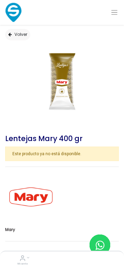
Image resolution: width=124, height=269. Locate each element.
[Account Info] (22, 259)
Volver (20, 34)
